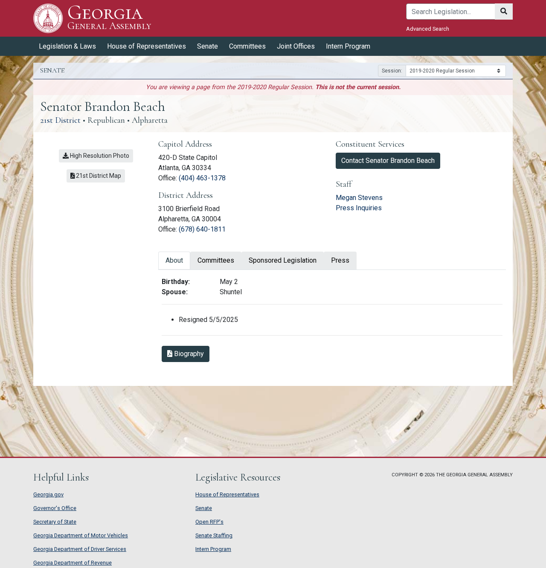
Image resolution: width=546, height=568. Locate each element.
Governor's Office (54, 508)
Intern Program (348, 46)
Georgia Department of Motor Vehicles (80, 535)
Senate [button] (207, 46)
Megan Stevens (359, 198)
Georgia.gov (48, 494)
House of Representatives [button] (146, 46)
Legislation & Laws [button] (67, 46)
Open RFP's (209, 522)
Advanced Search (427, 29)
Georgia (109, 17)
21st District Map (100, 175)
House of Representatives (227, 494)
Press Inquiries (359, 208)
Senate (203, 508)
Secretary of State (54, 522)
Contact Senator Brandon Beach (388, 160)
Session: (392, 71)
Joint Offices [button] (296, 46)
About (174, 260)
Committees (215, 260)
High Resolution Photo (99, 155)
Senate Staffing (213, 535)
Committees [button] (247, 46)
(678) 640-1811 (202, 229)
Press (340, 260)
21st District (60, 120)
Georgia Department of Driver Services (79, 549)
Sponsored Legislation (283, 260)
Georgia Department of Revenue (72, 562)
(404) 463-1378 (202, 178)
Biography (190, 353)
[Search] (504, 11)
